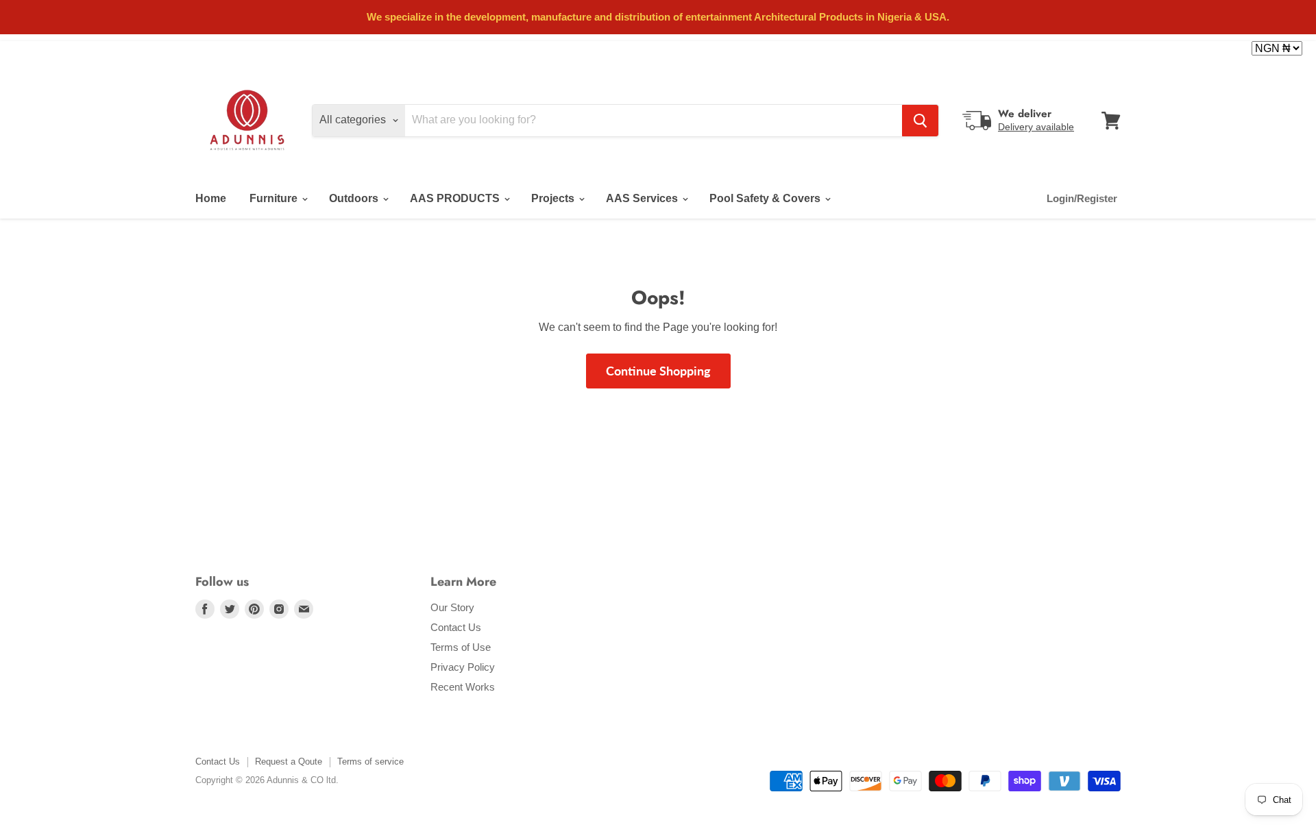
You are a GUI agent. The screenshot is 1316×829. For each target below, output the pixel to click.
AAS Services (643, 198)
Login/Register (1082, 198)
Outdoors (355, 198)
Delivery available (1036, 126)
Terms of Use (460, 647)
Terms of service (370, 761)
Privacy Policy (462, 667)
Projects (554, 198)
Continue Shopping (658, 370)
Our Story (452, 607)
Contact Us (455, 627)
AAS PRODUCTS (456, 198)
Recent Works (462, 687)
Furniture (274, 198)
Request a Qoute (288, 761)
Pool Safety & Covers (766, 198)
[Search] (920, 120)
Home (210, 198)
